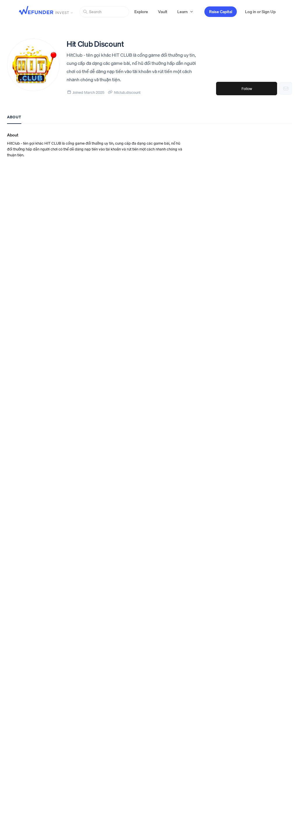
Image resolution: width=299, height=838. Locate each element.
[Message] (285, 88)
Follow (246, 88)
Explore (141, 11)
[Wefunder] (36, 10)
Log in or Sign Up (260, 11)
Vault (162, 11)
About (14, 117)
